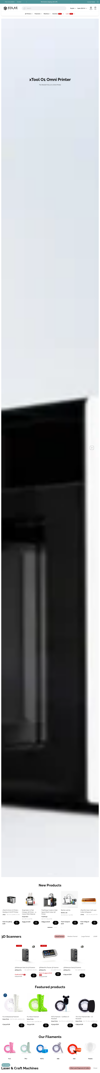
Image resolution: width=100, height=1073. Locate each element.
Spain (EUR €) (81, 8)
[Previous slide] (27, 2)
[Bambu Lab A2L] (69, 899)
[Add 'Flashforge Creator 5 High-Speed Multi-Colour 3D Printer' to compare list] (55, 894)
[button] (50, 927)
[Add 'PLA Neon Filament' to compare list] (46, 996)
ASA (74, 1058)
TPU (25, 1058)
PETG (42, 1058)
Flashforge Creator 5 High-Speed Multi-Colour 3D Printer (49, 912)
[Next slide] (71, 2)
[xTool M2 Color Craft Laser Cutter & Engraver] (88, 899)
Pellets (90, 1058)
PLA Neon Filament (33, 1016)
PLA (9, 1058)
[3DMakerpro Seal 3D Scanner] (74, 954)
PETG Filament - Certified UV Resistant (60, 1018)
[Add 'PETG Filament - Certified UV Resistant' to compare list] (70, 996)
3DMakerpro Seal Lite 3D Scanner (25, 967)
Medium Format (73, 937)
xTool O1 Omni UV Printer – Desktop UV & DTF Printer (11, 911)
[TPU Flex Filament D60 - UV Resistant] (87, 1004)
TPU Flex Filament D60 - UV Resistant (84, 1018)
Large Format (86, 937)
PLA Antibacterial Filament (11, 1016)
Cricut (95, 1068)
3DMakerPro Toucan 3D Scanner (49, 967)
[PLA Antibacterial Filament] (13, 1004)
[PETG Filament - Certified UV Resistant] (62, 1004)
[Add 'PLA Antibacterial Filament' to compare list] (21, 996)
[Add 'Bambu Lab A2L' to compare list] (75, 894)
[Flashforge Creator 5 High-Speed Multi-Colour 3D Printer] (49, 899)
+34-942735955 (91, 1)
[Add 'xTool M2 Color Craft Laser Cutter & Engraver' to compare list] (94, 894)
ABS (58, 1058)
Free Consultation (10, 1)
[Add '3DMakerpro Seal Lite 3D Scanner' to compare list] (33, 947)
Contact (19, 1)
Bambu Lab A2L (66, 910)
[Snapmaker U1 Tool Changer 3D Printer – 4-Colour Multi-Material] (30, 899)
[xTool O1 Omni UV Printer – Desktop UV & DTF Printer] (11, 899)
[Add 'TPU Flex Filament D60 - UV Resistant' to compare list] (94, 996)
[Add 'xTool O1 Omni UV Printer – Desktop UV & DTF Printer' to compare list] (16, 894)
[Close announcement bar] (98, 2)
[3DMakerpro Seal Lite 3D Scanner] (26, 954)
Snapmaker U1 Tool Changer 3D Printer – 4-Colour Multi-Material (29, 912)
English (72, 8)
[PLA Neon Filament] (38, 1004)
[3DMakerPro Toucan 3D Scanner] (50, 954)
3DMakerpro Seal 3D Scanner (72, 967)
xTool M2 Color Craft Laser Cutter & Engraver (88, 911)
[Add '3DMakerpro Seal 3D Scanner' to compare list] (82, 947)
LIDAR (95, 937)
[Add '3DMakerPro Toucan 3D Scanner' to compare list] (58, 947)
